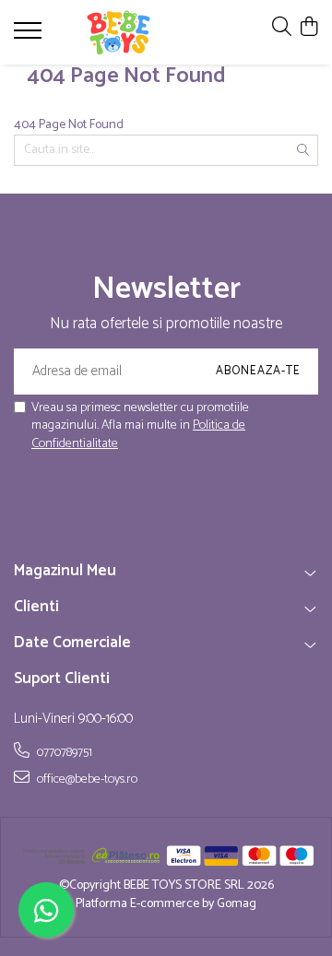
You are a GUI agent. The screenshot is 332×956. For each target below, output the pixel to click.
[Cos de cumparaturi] (308, 28)
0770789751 (63, 752)
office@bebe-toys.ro (85, 779)
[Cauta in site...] (281, 28)
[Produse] (30, 36)
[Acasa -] (118, 32)
